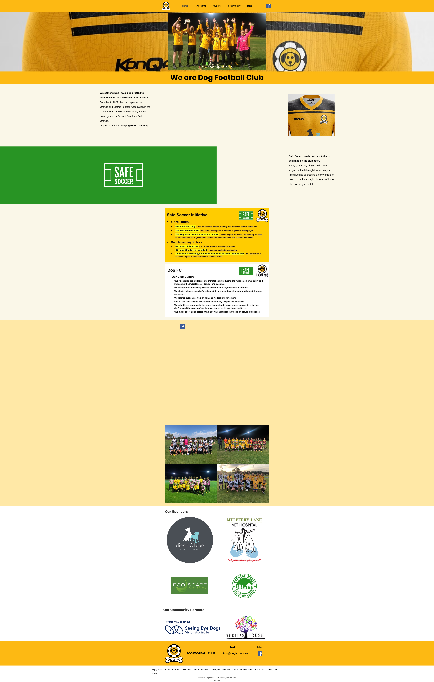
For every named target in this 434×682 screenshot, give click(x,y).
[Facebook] (268, 6)
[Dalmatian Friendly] (213, 66)
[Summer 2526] (202, 66)
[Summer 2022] (221, 66)
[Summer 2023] (223, 66)
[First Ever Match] (210, 66)
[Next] (263, 41)
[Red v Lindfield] (231, 66)
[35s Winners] (226, 66)
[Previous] (171, 41)
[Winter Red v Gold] (218, 66)
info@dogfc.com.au (235, 653)
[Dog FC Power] (207, 66)
